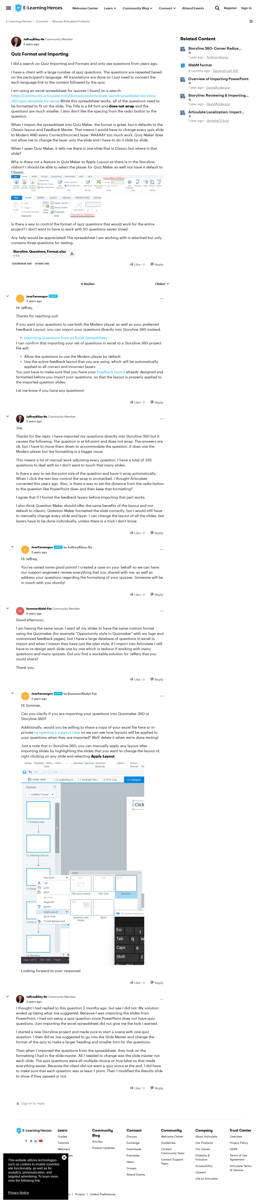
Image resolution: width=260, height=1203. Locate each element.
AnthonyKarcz (217, 57)
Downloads (134, 1149)
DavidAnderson (218, 87)
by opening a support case (57, 732)
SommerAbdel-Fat (38, 608)
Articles (97, 1141)
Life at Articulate (206, 1178)
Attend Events (136, 1174)
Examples (133, 1155)
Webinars (64, 1149)
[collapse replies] (7, 296)
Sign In (246, 8)
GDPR (233, 1149)
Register (230, 8)
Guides (62, 1136)
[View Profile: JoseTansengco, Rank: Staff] (20, 299)
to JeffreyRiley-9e (78, 547)
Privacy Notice (18, 1192)
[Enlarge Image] (87, 183)
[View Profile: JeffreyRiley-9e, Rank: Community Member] (16, 42)
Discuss (132, 1136)
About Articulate (206, 1136)
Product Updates (103, 1148)
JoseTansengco (37, 296)
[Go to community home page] (39, 8)
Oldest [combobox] (162, 284)
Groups (131, 1168)
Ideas (130, 1162)
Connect (42, 21)
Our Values (202, 1149)
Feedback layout (111, 372)
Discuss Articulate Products (71, 21)
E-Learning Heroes (19, 21)
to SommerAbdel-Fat (80, 693)
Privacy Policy (239, 1142)
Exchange (133, 1142)
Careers (200, 1172)
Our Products (204, 1142)
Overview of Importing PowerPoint (218, 78)
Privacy (80, 1194)
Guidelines (168, 1142)
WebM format (200, 65)
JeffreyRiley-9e (33, 39)
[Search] (217, 8)
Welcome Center (172, 1136)
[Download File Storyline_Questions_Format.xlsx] (72, 253)
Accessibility (203, 1166)
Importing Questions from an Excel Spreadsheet (65, 337)
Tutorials (63, 1142)
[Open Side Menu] (8, 8)
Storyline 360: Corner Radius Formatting (213, 48)
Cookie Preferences (103, 1194)
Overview (236, 1136)
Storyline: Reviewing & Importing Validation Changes (217, 95)
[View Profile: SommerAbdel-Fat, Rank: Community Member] (20, 611)
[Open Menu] (251, 21)
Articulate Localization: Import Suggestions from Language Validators (214, 112)
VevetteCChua (218, 120)
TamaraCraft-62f (225, 71)
